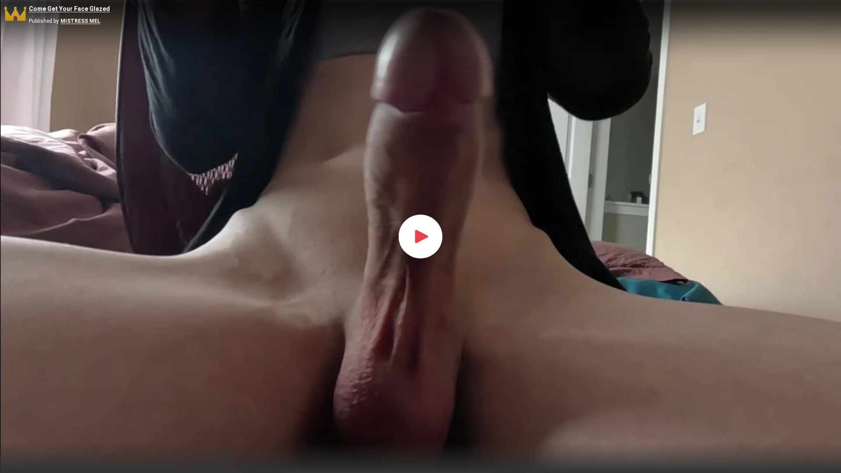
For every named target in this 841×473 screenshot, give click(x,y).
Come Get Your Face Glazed (69, 9)
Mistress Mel (80, 21)
